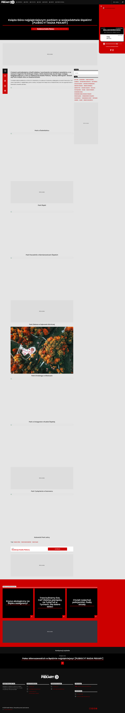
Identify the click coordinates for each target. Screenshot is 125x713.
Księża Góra (17, 542)
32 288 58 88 (80, 694)
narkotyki (77, 87)
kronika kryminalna (89, 83)
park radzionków (26, 542)
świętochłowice (88, 100)
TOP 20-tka (33, 2)
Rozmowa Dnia (78, 91)
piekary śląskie (86, 87)
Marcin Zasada (79, 85)
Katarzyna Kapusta (85, 81)
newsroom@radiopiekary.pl (83, 696)
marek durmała (88, 85)
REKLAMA (45, 2)
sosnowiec (78, 98)
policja (93, 87)
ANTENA (26, 2)
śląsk (80, 100)
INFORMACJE (20, 2)
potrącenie (78, 89)
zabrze (76, 100)
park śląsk (35, 542)
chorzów (82, 79)
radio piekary (90, 89)
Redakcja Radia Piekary (45, 29)
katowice (94, 81)
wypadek (95, 98)
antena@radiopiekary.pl (58, 689)
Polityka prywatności (8, 709)
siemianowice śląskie (88, 96)
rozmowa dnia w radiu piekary (83, 94)
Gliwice (77, 81)
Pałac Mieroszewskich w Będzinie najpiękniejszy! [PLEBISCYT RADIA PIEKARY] (62, 658)
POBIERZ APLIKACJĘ (60, 2)
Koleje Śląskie (78, 83)
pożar (83, 89)
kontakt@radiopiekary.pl (34, 689)
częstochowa (89, 79)
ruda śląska (78, 96)
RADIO (40, 2)
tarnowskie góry (86, 98)
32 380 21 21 (31, 686)
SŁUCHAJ (116, 2)
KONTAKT (52, 2)
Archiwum (57, 549)
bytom (76, 79)
